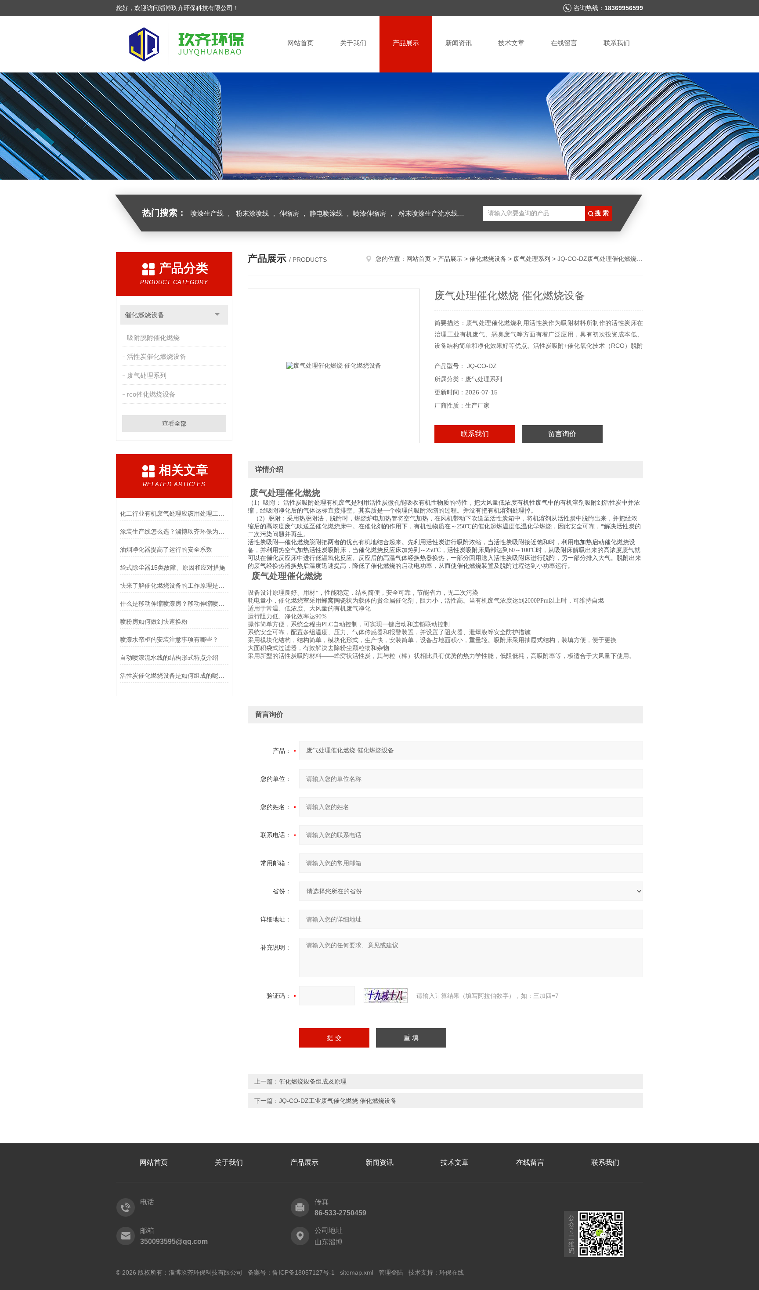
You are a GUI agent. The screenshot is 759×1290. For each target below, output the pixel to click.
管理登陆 (391, 1272)
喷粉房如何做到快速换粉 (154, 621)
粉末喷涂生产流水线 (428, 213)
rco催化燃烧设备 (151, 394)
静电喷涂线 (326, 213)
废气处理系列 (146, 375)
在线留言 (564, 43)
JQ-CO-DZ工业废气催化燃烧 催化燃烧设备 (338, 1100)
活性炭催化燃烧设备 (156, 356)
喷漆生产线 (207, 213)
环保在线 (451, 1272)
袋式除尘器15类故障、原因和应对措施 (172, 567)
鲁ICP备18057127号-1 (303, 1272)
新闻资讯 (458, 43)
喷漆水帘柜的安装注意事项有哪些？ (169, 639)
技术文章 (511, 43)
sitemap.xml (356, 1272)
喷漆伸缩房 (369, 213)
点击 (217, 315)
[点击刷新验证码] (386, 995)
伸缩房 (289, 213)
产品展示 (406, 43)
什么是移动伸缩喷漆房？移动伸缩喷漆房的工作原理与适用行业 (174, 603)
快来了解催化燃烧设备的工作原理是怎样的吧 (174, 585)
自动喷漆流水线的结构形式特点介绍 (169, 657)
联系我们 (617, 43)
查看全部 (174, 423)
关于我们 (353, 43)
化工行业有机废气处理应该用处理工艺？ (174, 513)
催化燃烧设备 (144, 314)
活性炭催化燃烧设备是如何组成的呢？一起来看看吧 (174, 675)
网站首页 (300, 43)
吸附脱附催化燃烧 (153, 337)
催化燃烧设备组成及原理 (313, 1081)
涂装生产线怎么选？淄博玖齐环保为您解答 (174, 531)
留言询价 (562, 433)
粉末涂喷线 (252, 213)
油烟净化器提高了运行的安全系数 (166, 549)
